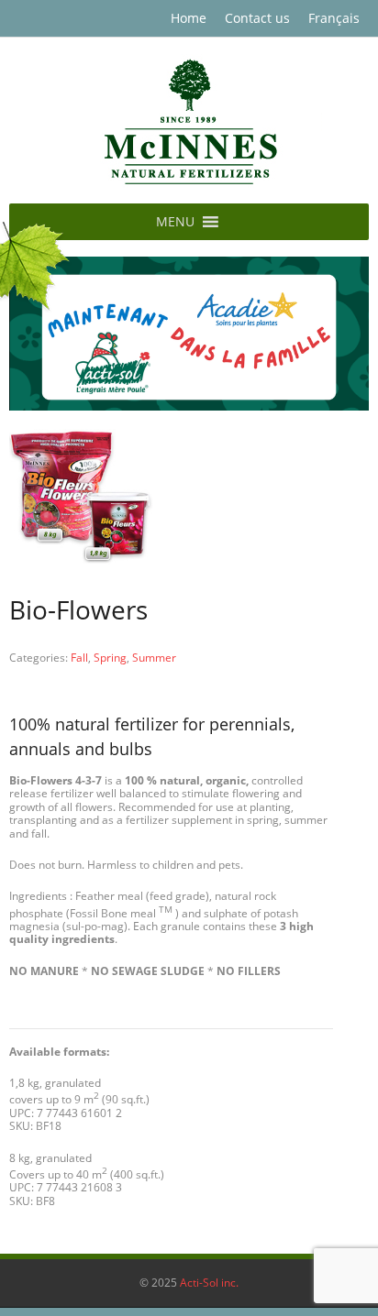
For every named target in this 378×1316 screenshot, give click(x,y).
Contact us (257, 18)
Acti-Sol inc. (209, 1282)
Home (188, 18)
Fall (79, 657)
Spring (110, 657)
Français (334, 18)
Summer (154, 657)
